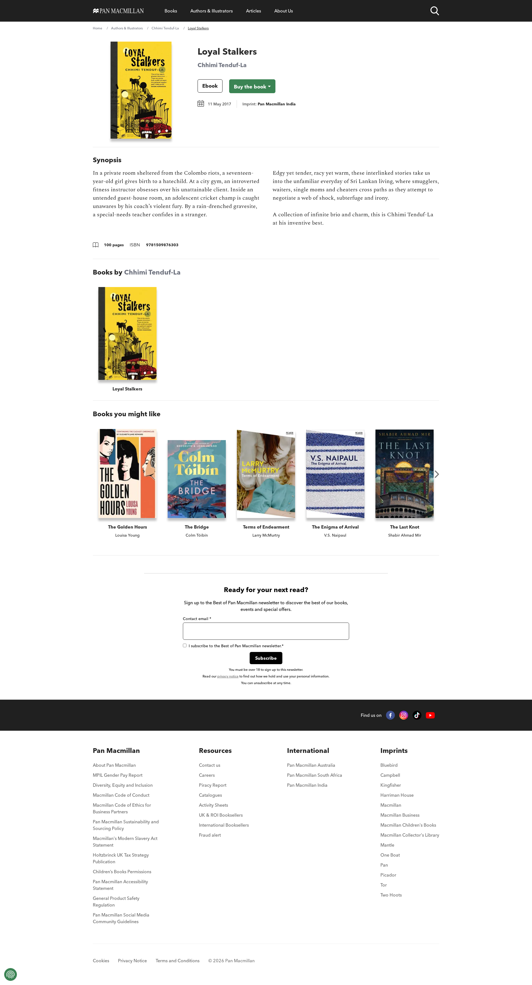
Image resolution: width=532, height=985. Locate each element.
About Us (283, 11)
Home (97, 28)
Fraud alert (210, 835)
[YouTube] (430, 715)
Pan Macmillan (116, 751)
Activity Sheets (213, 805)
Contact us (209, 765)
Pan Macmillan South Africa (314, 775)
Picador (388, 875)
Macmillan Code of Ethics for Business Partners (122, 808)
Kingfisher (390, 785)
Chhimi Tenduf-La (165, 28)
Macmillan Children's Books (408, 825)
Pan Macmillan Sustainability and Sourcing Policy (126, 825)
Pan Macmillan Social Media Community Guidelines (121, 918)
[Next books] (437, 474)
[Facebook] (390, 715)
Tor (383, 885)
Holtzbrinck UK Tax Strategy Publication (121, 858)
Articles (253, 11)
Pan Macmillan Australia (311, 765)
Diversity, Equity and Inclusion (123, 785)
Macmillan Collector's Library (409, 835)
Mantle (387, 845)
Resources (215, 751)
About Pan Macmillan (114, 765)
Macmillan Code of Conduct (121, 795)
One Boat (390, 855)
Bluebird (389, 765)
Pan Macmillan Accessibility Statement (120, 885)
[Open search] (434, 10)
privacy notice (228, 676)
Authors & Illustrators (211, 11)
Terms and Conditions (178, 960)
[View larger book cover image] (141, 90)
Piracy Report (212, 785)
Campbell (390, 775)
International (308, 751)
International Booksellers (224, 825)
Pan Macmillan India (307, 785)
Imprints (394, 751)
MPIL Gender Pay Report (117, 775)
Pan (384, 865)
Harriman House (397, 795)
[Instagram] (403, 715)
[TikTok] (417, 715)
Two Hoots (391, 895)
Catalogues (210, 795)
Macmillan (390, 805)
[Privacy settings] (10, 974)
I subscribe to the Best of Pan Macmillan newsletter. (236, 645)
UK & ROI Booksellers (221, 815)
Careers (207, 775)
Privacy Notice (132, 960)
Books (171, 11)
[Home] (118, 10)
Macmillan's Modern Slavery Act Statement (125, 842)
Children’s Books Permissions (122, 871)
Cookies (101, 960)
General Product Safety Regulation (116, 901)
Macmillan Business (400, 815)
